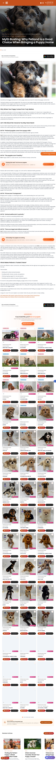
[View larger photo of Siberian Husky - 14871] (17, 483)
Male (40, 346)
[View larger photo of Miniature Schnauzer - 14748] (17, 689)
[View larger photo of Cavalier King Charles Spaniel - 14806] (17, 637)
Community (50, 750)
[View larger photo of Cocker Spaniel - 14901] (35, 380)
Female (6, 346)
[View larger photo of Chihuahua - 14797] (35, 637)
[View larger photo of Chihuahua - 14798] (52, 637)
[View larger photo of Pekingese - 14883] (17, 457)
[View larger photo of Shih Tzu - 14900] (52, 380)
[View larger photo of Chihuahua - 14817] (17, 663)
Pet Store (7, 36)
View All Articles (49, 733)
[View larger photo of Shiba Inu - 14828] (17, 612)
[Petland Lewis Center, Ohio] (7, 3)
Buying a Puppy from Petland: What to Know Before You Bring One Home (17, 297)
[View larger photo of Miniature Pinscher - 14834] (17, 560)
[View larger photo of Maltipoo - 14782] (52, 663)
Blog (6, 34)
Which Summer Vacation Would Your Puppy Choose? (32, 754)
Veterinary (23, 36)
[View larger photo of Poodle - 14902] (17, 380)
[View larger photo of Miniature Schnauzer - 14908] (17, 329)
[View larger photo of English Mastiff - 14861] (52, 483)
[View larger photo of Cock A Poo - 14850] (35, 534)
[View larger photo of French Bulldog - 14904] (35, 354)
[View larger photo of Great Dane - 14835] (52, 560)
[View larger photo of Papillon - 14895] (17, 432)
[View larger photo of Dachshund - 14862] (17, 509)
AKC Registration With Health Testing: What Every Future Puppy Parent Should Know (20, 295)
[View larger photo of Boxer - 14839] (17, 586)
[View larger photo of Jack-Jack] (52, 689)
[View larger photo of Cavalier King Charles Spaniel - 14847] (52, 534)
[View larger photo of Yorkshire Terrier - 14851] (35, 509)
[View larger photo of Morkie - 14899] (17, 406)
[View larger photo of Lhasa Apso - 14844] (35, 560)
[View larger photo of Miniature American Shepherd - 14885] (52, 432)
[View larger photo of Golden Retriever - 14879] (52, 457)
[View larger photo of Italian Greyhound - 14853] (17, 534)
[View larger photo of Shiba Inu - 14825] (35, 586)
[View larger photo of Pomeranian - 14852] (52, 509)
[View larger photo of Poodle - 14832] (52, 586)
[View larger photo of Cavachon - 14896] (52, 406)
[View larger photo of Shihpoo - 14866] (35, 483)
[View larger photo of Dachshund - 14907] (35, 329)
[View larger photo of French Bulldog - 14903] (52, 354)
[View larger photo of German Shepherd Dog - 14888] (35, 432)
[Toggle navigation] (3, 3)
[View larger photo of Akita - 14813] (35, 663)
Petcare (12, 36)
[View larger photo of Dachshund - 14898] (35, 406)
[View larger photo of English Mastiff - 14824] (35, 612)
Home (3, 34)
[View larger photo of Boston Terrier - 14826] (52, 612)
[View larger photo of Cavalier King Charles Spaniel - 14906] (52, 329)
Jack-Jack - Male (43, 706)
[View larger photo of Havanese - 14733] (35, 689)
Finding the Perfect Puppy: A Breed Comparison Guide (11, 754)
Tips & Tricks (18, 36)
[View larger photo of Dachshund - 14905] (17, 354)
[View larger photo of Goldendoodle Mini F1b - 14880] (35, 457)
